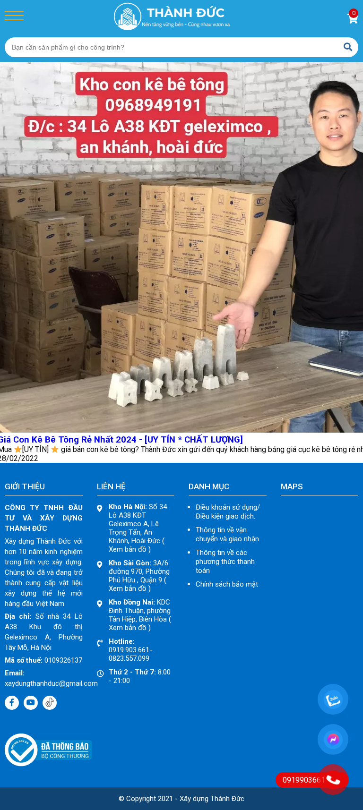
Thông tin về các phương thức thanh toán (225, 561)
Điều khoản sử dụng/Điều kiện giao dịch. (228, 511)
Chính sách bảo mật (227, 584)
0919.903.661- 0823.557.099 (130, 650)
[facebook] (12, 703)
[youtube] (31, 703)
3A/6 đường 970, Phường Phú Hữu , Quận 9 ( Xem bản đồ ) (139, 576)
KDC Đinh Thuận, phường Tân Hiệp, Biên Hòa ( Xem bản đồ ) (140, 615)
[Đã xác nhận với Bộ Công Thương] (48, 763)
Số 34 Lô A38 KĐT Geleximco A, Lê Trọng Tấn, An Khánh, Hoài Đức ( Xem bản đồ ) (138, 528)
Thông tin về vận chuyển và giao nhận (227, 534)
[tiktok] (50, 703)
